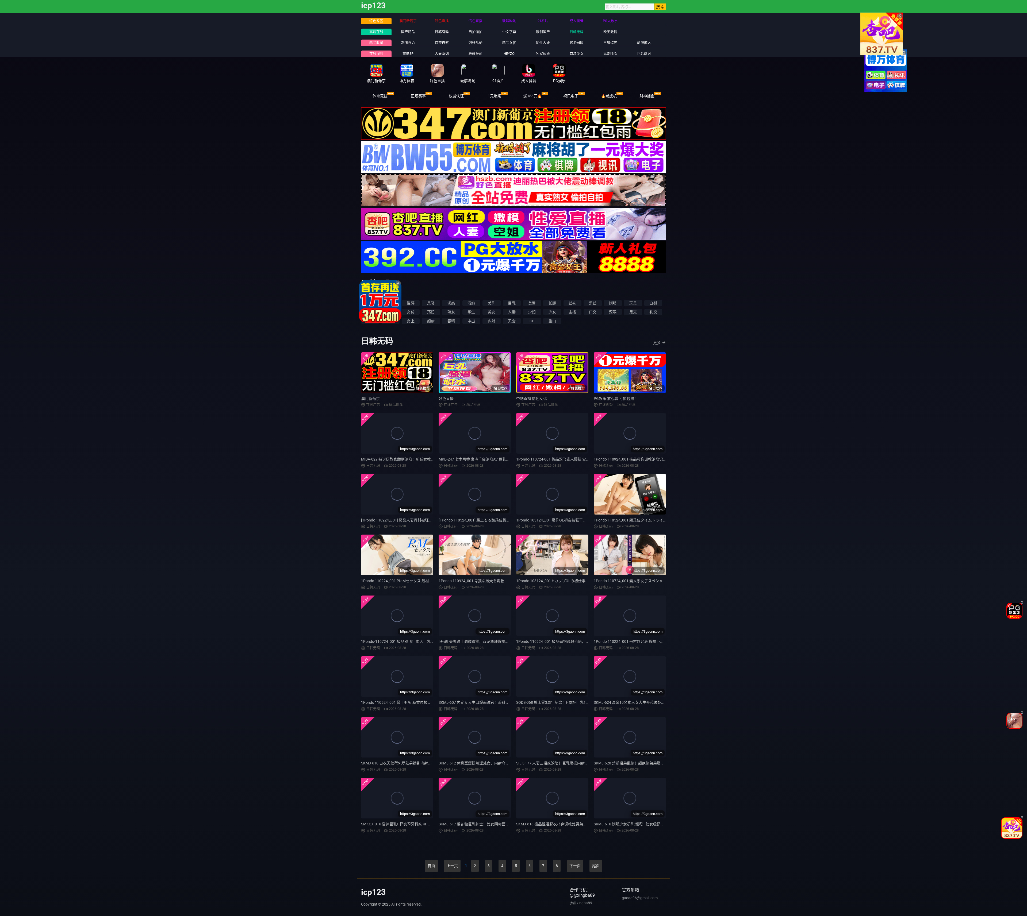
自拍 (390, 303)
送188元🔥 (532, 96)
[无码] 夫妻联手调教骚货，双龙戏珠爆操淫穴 (476, 641)
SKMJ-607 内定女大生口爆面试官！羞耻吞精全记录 (481, 702)
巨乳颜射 (644, 54)
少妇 (532, 312)
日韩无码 (577, 32)
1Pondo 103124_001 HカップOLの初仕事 (550, 581)
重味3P (408, 54)
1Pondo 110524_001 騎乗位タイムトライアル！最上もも (641, 520)
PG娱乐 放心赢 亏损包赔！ (616, 398)
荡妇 (431, 312)
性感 (410, 303)
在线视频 (376, 54)
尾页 (596, 866)
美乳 (491, 303)
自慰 (653, 303)
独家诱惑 (543, 54)
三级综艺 (610, 43)
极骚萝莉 (475, 54)
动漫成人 (644, 43)
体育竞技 (380, 96)
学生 (471, 312)
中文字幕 (509, 32)
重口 (552, 321)
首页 (431, 866)
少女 (552, 312)
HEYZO (509, 54)
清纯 (471, 303)
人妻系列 (442, 54)
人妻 (511, 312)
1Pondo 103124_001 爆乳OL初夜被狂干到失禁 (555, 520)
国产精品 (408, 32)
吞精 (451, 321)
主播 (572, 312)
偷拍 (370, 303)
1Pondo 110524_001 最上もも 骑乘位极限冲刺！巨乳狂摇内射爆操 (416, 702)
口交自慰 (442, 43)
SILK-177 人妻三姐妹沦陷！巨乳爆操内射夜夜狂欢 (558, 763)
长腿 (552, 303)
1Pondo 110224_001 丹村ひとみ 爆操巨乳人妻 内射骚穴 (640, 641)
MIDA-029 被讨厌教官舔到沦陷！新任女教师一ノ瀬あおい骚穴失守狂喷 (420, 459)
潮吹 (390, 312)
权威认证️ (456, 96)
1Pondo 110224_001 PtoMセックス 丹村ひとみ (400, 581)
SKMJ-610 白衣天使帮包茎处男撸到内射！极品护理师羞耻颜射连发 (417, 763)
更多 (657, 343)
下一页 (575, 866)
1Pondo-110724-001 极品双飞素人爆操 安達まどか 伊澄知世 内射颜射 (574, 459)
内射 (491, 321)
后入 (370, 321)
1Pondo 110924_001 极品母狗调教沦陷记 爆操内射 (636, 459)
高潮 (370, 312)
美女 (491, 312)
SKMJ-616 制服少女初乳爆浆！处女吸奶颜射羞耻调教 (638, 824)
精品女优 (509, 43)
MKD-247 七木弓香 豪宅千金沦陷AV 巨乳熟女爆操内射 (483, 459)
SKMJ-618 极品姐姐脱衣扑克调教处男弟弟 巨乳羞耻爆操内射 (567, 824)
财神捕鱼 (646, 96)
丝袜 (572, 303)
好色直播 (446, 398)
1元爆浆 (494, 96)
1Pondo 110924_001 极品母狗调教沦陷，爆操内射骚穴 (562, 641)
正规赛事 (418, 96)
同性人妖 (543, 43)
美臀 (532, 303)
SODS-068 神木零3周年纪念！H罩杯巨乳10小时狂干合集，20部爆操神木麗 (578, 702)
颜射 (431, 321)
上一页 (452, 866)
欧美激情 (610, 32)
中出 (471, 321)
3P (532, 321)
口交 (592, 312)
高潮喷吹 (610, 54)
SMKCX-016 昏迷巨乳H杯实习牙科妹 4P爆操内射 (401, 824)
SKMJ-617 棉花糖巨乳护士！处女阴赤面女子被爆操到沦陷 (487, 824)
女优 (410, 312)
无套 (511, 321)
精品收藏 (376, 43)
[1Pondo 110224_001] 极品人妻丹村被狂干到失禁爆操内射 (410, 520)
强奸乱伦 (475, 43)
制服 (612, 303)
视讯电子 (570, 96)
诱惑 (451, 303)
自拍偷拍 (475, 32)
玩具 (633, 303)
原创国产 (543, 32)
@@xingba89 (581, 903)
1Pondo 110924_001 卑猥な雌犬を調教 (471, 581)
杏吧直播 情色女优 (531, 398)
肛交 (390, 321)
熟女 (451, 312)
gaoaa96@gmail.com (640, 898)
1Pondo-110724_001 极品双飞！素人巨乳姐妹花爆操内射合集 (412, 641)
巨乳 (511, 303)
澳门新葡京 (370, 398)
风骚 (431, 303)
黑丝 (592, 303)
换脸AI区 (577, 43)
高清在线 (376, 32)
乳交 (653, 312)
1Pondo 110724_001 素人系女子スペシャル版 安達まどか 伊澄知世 (650, 581)
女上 (410, 321)
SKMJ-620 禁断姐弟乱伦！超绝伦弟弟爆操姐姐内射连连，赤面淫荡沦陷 (653, 763)
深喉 (612, 312)
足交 (633, 312)
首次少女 (577, 54)
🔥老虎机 (609, 96)
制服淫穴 (408, 43)
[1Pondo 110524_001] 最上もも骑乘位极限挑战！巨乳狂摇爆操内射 (495, 520)
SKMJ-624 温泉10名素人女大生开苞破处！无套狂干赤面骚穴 (644, 702)
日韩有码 (442, 32)
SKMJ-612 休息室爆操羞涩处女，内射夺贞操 (476, 763)
